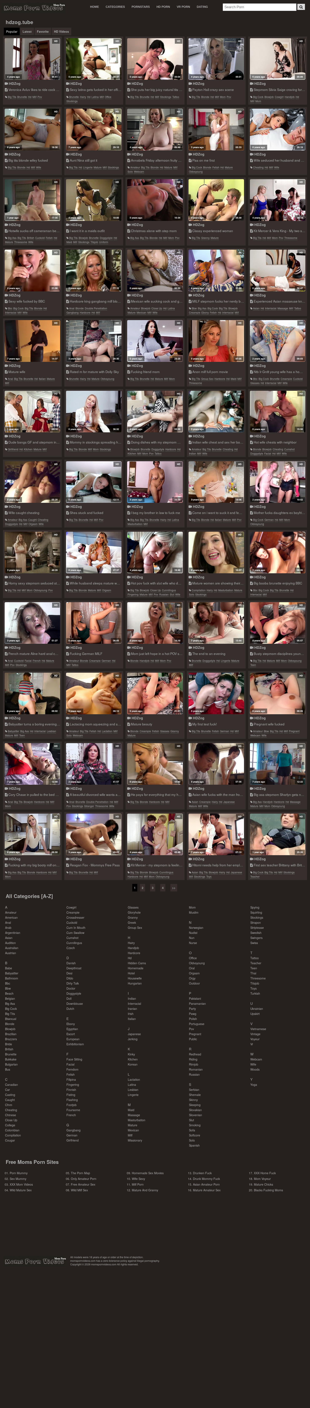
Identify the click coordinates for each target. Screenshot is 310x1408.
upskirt (255, 1014)
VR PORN (183, 6)
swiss (254, 943)
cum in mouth (75, 927)
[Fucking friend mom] (155, 341)
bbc (10, 308)
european (73, 1039)
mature (98, 167)
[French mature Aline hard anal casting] (32, 623)
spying (254, 907)
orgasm (33, 524)
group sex (207, 378)
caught (32, 519)
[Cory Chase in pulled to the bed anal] (32, 764)
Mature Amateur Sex (207, 1190)
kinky (131, 1054)
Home (94, 6)
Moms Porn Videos (33, 8)
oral (192, 968)
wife (38, 167)
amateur (135, 167)
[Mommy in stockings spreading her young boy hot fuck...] (93, 411)
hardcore (85, 312)
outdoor (194, 983)
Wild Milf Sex (79, 1190)
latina (95, 97)
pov (40, 97)
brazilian (10, 1034)
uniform (103, 242)
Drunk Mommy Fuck (206, 1179)
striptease (257, 927)
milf (34, 97)
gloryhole (134, 912)
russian (164, 594)
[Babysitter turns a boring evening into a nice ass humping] (32, 693)
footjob (71, 1105)
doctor (70, 988)
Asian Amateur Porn (206, 1184)
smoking (195, 1125)
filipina (71, 1079)
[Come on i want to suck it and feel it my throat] (216, 482)
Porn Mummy (19, 1173)
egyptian (72, 1029)
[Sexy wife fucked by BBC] (32, 270)
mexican (141, 312)
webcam (139, 171)
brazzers (11, 1039)
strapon (255, 922)
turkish (255, 993)
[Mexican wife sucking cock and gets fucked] (155, 270)
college (10, 1125)
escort (70, 1034)
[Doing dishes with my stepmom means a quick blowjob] (155, 411)
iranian (132, 1008)
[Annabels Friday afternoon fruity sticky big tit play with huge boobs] (155, 129)
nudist (193, 933)
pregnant (294, 731)
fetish (215, 167)
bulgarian (11, 1064)
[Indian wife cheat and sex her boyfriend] (216, 411)
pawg (192, 1014)
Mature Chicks (263, 1184)
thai (253, 973)
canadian (11, 1084)
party (192, 1008)
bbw (194, 308)
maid (69, 242)
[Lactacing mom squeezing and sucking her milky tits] (93, 693)
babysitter (13, 731)
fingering (133, 594)
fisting (70, 1095)
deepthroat (73, 968)
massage (283, 308)
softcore (194, 1135)
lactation (107, 731)
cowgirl (279, 97)
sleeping (195, 1105)
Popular (11, 31)
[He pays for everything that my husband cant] (155, 764)
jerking (132, 1039)
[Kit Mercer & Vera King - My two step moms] (277, 200)
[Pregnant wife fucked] (277, 693)
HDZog (14, 83)
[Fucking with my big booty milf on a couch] (32, 834)
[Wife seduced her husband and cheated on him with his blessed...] (277, 129)
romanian (196, 1069)
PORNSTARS (141, 6)
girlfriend (13, 449)
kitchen (28, 449)
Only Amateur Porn (83, 1179)
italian (42, 378)
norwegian (196, 927)
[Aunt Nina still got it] (93, 129)
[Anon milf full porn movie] (216, 341)
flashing (72, 1100)
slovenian (195, 1115)
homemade (135, 968)
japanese (229, 801)
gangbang (72, 312)
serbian (194, 1089)
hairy (83, 97)
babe (8, 968)
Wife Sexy (138, 1179)
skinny (193, 1100)
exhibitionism (75, 1044)
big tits (12, 97)
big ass (12, 237)
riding (193, 1059)
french (37, 660)
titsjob (94, 242)
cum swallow (75, 933)
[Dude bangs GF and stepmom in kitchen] (32, 411)
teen (253, 665)
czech (70, 948)
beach (9, 993)
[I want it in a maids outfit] (93, 200)
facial (267, 453)
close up (156, 308)
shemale (195, 1095)
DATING (202, 6)
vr (251, 1044)
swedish (255, 933)
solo (130, 171)
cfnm (8, 1105)
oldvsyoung (196, 171)
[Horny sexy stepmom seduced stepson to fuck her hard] (32, 552)
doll (68, 998)
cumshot (289, 449)
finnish (71, 1089)
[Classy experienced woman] (216, 200)
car (7, 1089)
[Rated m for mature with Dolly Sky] (93, 341)
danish (71, 963)
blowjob (269, 97)
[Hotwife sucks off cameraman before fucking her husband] (32, 200)
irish (130, 1014)
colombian (12, 1130)
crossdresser (75, 917)
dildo (69, 978)
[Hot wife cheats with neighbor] (277, 411)
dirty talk (72, 983)
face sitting (74, 1059)
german (269, 519)
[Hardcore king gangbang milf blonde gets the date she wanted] (93, 270)
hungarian (135, 983)
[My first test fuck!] (216, 693)
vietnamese (258, 1029)
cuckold (40, 237)
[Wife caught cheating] (32, 482)
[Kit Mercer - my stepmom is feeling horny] (155, 834)
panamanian (197, 1003)
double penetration (96, 308)
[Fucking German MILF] (93, 623)
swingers (256, 938)
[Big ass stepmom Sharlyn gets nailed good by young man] (277, 764)
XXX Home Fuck (265, 1173)
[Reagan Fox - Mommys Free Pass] (93, 834)
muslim (193, 912)
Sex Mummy (18, 1179)
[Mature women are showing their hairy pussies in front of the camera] (216, 552)
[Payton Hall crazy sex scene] (216, 59)
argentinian (12, 933)
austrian (10, 953)
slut (172, 594)
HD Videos (61, 31)
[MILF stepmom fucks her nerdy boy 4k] (216, 270)
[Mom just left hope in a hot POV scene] (155, 623)
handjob (290, 97)
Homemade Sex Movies (148, 1173)
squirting (256, 912)
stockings (72, 101)
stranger (89, 806)
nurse (193, 943)
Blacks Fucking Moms (268, 1190)
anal (71, 308)
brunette (22, 97)
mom (223, 97)
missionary (135, 1140)
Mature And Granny (145, 1190)
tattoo (175, 97)
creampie (194, 312)
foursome (73, 1110)
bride (8, 1044)
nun (191, 938)
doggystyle (106, 237)
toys (209, 876)
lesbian (51, 731)
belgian (10, 998)
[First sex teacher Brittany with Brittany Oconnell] (277, 834)
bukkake (10, 1059)
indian (192, 453)
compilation (199, 590)
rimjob (193, 1064)
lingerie (88, 167)
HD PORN (163, 6)
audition (10, 943)
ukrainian (256, 1008)
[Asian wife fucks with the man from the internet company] (216, 764)
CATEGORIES (115, 6)
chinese (10, 1115)
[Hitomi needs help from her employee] (216, 834)
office (108, 97)
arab (8, 927)
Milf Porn (138, 1184)
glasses (255, 383)
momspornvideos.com (34, 1261)
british (30, 237)
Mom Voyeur (262, 1179)
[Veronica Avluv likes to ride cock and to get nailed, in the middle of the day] (32, 59)
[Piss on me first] (216, 129)
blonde (205, 97)
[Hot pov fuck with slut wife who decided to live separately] (155, 552)
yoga (253, 1084)
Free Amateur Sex (83, 1184)
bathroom (11, 978)
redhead (195, 1054)
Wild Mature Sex (21, 1190)
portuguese (196, 1024)
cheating (258, 167)
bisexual (10, 1019)
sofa (192, 1130)
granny (205, 237)
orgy (192, 978)
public (193, 1039)
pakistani (195, 998)
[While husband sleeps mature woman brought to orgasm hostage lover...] (93, 552)
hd (29, 97)
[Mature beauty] (155, 693)
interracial (10, 312)
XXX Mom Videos (21, 1184)
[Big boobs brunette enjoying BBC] (277, 552)
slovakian (195, 1110)
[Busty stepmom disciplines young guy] (277, 623)
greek (132, 922)
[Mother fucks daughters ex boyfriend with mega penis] (277, 482)
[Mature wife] (32, 341)
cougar (10, 1140)
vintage (255, 1034)
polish (193, 1019)
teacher (255, 876)
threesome (20, 242)
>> (173, 888)
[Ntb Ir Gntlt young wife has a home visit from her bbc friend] (277, 341)
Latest (27, 31)
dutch (70, 1008)
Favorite (43, 31)
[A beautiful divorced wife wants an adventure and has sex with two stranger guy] (93, 764)
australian (11, 948)
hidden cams (137, 963)
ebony (205, 312)
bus (7, 1069)
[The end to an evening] (216, 623)
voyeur (255, 1039)
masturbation (135, 524)
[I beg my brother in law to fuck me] (155, 482)
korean (132, 1064)
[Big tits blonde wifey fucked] (32, 129)
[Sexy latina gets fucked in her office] (93, 59)
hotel (131, 973)
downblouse (74, 1003)
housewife (135, 978)
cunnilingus (169, 590)
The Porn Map (80, 1173)
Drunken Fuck (202, 1173)
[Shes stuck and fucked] (93, 482)
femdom (72, 1069)
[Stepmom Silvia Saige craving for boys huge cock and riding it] (277, 59)
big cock (258, 97)
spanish (194, 1145)
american (11, 917)
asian (256, 308)
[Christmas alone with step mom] (155, 200)
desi (69, 973)
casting (10, 1095)
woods (255, 1069)
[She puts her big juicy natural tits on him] (155, 59)
